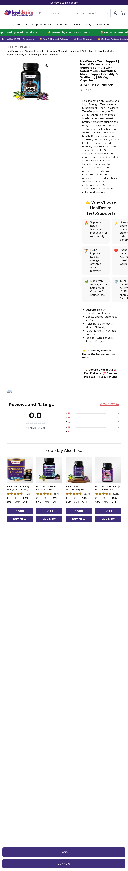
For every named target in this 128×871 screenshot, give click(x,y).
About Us (62, 24)
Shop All (22, 24)
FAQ (88, 24)
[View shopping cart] (123, 13)
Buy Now (19, 518)
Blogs (77, 24)
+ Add (20, 510)
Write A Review (109, 403)
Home (10, 46)
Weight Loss (22, 46)
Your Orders (104, 24)
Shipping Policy (42, 24)
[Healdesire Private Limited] (19, 13)
